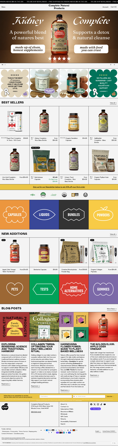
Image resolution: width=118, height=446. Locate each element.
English (97, 431)
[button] (113, 7)
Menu (3, 7)
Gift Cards (64, 416)
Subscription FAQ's (67, 409)
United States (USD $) (109, 431)
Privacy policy (14, 431)
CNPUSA (8, 429)
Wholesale (64, 414)
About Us (64, 404)
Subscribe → (110, 396)
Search (63, 424)
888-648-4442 (36, 412)
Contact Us (65, 406)
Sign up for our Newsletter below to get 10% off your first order (59, 187)
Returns (63, 419)
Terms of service (23, 431)
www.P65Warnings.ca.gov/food (89, 442)
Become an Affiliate (67, 411)
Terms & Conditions (79, 400)
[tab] (2, 64)
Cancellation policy (19, 433)
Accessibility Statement (69, 421)
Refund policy (5, 431)
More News (111, 309)
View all (112, 103)
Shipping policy (33, 431)
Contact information (7, 433)
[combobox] (75, 396)
